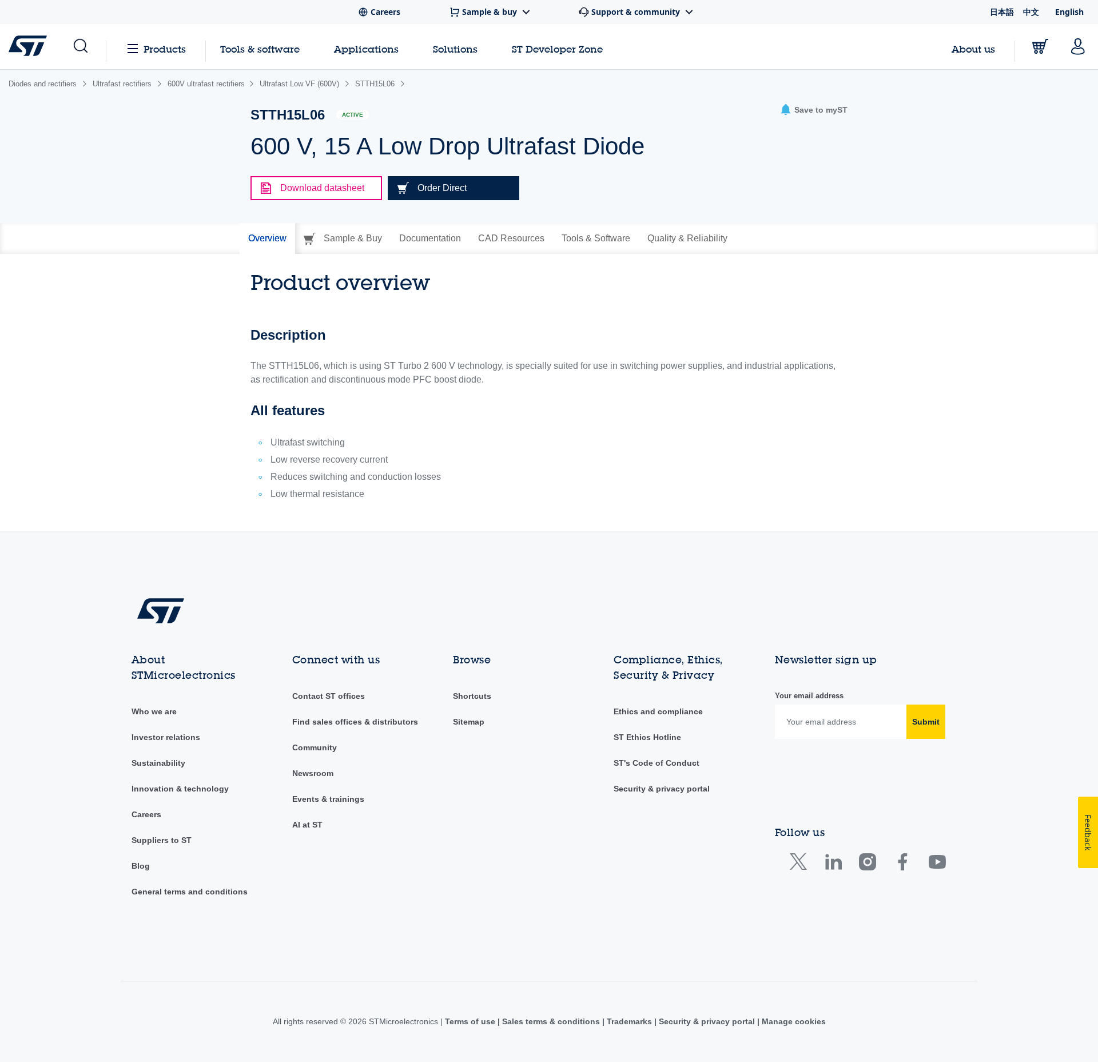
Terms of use (471, 1021)
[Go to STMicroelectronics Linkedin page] (833, 864)
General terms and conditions (190, 891)
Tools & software (260, 49)
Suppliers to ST (162, 840)
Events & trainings (328, 799)
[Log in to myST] (1078, 46)
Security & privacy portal (662, 788)
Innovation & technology (180, 788)
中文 (1031, 11)
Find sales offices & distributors (355, 721)
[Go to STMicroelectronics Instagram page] (867, 864)
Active (352, 115)
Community (314, 747)
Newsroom (312, 773)
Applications (366, 49)
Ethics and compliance (658, 711)
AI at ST (307, 824)
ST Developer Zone (557, 49)
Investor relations (166, 737)
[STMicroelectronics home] (30, 45)
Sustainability (158, 762)
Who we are (154, 711)
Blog (141, 865)
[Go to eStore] (1040, 46)
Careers (146, 814)
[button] (79, 46)
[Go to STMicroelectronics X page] (801, 864)
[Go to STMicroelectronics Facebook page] (902, 864)
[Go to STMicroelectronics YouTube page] (937, 864)
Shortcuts (472, 696)
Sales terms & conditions (551, 1021)
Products (165, 49)
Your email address (809, 695)
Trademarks (629, 1021)
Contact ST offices (328, 696)
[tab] (267, 238)
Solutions (455, 49)
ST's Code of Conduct (656, 762)
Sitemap (468, 721)
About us (973, 49)
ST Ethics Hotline (647, 737)
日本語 (1002, 11)
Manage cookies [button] (792, 1021)
